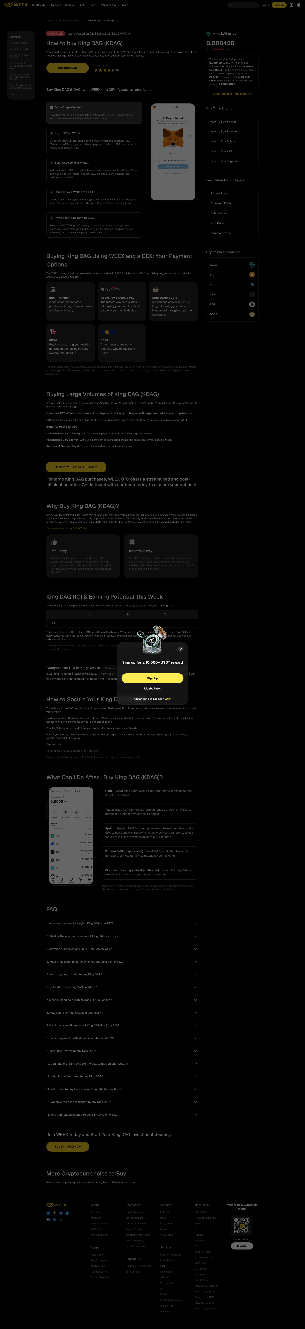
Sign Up (152, 678)
